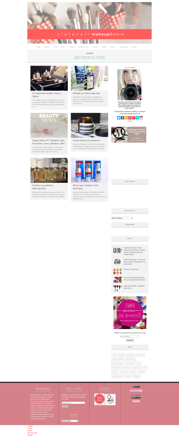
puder (115, 372)
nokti (144, 368)
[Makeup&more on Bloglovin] (136, 392)
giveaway (130, 355)
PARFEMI (72, 47)
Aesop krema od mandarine (86, 140)
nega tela (136, 368)
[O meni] (129, 109)
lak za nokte (130, 359)
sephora (141, 372)
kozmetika (140, 355)
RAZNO (112, 47)
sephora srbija (118, 376)
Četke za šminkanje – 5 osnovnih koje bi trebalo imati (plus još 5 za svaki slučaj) (134, 262)
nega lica (126, 368)
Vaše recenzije (32, 433)
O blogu (30, 426)
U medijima (124, 47)
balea (121, 355)
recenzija (123, 372)
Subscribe (65, 406)
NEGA (63, 47)
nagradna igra (117, 363)
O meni (29, 428)
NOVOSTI (96, 47)
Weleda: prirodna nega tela (86, 93)
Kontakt (134, 47)
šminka (137, 376)
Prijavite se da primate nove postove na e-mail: (130, 333)
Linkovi (29, 431)
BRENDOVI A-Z (83, 47)
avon (114, 355)
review (132, 372)
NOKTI (56, 47)
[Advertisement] (128, 160)
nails (138, 363)
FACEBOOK (129, 224)
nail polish (129, 363)
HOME (39, 47)
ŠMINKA (46, 47)
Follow (130, 121)
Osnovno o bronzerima (131, 269)
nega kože (116, 368)
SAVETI (104, 47)
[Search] (149, 47)
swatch (128, 376)
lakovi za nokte (118, 359)
